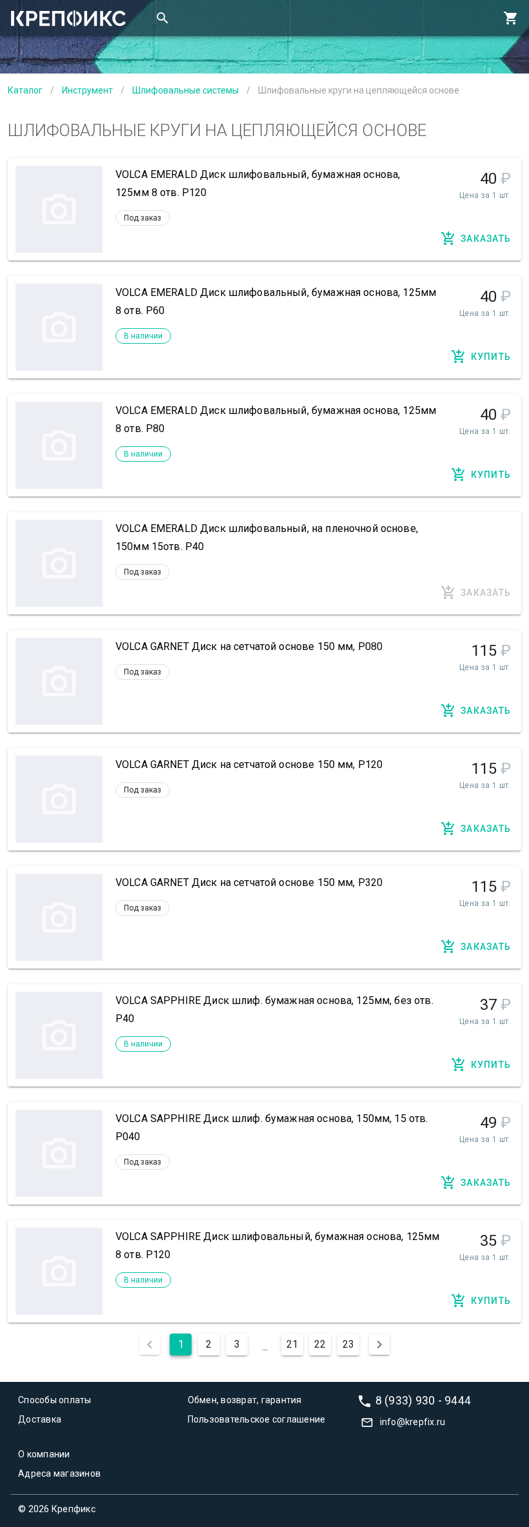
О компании (44, 1454)
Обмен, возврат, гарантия (245, 1400)
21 (292, 1344)
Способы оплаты (55, 1400)
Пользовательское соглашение (257, 1419)
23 (348, 1344)
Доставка (39, 1419)
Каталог (25, 90)
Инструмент (87, 90)
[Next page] (379, 1344)
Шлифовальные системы (185, 90)
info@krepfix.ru (413, 1422)
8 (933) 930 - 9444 (423, 1400)
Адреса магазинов (59, 1473)
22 (320, 1344)
